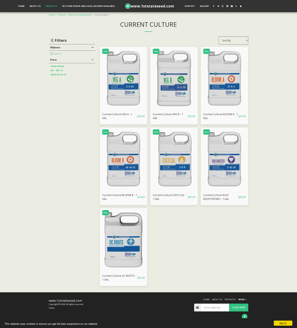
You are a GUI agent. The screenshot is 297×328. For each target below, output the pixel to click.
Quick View (123, 108)
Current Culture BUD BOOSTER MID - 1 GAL (216, 197)
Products (61, 14)
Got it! (283, 323)
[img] (123, 78)
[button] (214, 6)
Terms (52, 308)
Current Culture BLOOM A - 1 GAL (220, 116)
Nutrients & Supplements (80, 14)
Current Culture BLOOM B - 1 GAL (119, 197)
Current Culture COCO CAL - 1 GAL (169, 197)
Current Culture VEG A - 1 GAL (117, 116)
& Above (59, 74)
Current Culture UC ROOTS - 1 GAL (119, 277)
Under (57, 66)
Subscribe (238, 307)
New (105, 51)
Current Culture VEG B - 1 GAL (168, 116)
